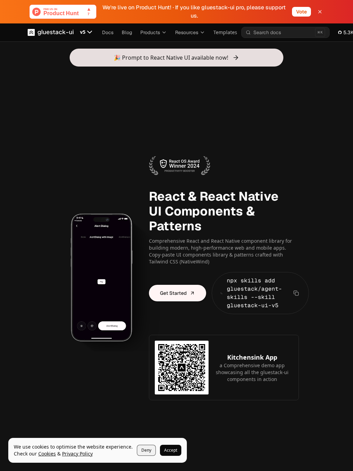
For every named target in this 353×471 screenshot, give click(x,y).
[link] (47, 453)
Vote (301, 12)
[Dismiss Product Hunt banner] (320, 12)
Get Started (173, 293)
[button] (87, 32)
